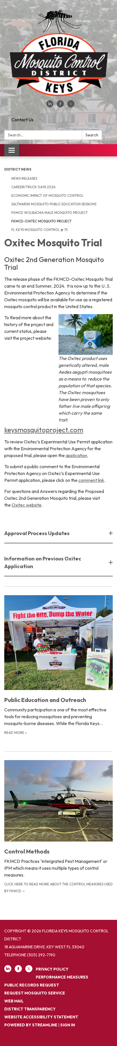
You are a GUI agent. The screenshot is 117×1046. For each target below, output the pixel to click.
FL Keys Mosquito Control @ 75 (39, 230)
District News (17, 169)
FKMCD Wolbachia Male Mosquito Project (49, 212)
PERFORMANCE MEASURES (62, 977)
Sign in (67, 1024)
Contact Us (22, 119)
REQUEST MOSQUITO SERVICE (34, 993)
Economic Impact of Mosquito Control (47, 195)
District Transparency (30, 1009)
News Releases (24, 178)
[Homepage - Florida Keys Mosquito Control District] (58, 53)
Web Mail (14, 1001)
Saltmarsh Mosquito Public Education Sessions (53, 204)
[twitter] (70, 106)
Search (91, 135)
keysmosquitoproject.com (43, 429)
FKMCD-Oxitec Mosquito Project (41, 221)
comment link (91, 480)
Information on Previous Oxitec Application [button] (42, 562)
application (76, 455)
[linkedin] (49, 106)
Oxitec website (26, 505)
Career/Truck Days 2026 (33, 187)
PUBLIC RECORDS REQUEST (31, 985)
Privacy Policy (52, 969)
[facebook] (60, 106)
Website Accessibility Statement (41, 1017)
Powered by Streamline (30, 1024)
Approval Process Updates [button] (37, 533)
